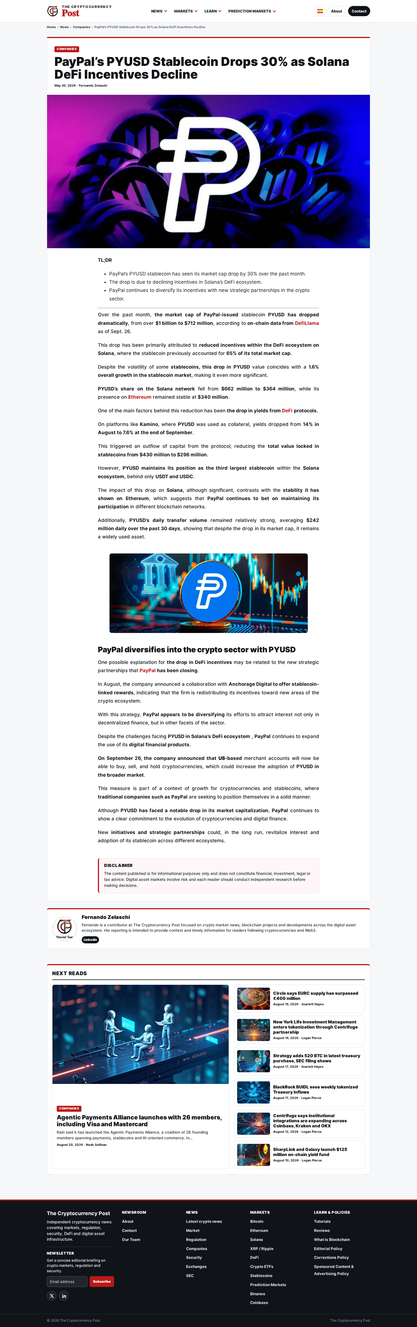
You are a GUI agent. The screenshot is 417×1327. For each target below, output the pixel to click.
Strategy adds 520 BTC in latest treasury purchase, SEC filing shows (316, 1058)
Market (192, 1230)
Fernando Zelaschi (93, 85)
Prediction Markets (249, 11)
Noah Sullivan (96, 1145)
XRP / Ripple (261, 1248)
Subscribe (102, 1281)
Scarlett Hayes (313, 1004)
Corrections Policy (331, 1257)
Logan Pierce (312, 1038)
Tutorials (322, 1221)
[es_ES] (320, 11)
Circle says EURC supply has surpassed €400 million (315, 996)
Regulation (196, 1239)
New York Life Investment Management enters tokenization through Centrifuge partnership (315, 1027)
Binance (257, 1294)
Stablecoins (261, 1275)
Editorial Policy (328, 1248)
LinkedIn (90, 940)
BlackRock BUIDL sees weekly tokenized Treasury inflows (315, 1089)
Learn (211, 11)
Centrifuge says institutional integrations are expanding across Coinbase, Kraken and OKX (310, 1120)
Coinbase (259, 1302)
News (157, 11)
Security (194, 1257)
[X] (51, 1296)
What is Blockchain (332, 1239)
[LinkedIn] (63, 1296)
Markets (183, 11)
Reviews (322, 1230)
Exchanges (196, 1266)
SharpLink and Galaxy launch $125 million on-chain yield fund (310, 1152)
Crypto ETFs (261, 1266)
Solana (256, 1239)
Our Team (131, 1239)
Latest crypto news (204, 1221)
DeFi (254, 1257)
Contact (359, 11)
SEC (190, 1275)
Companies (81, 27)
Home (51, 27)
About (336, 11)
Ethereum (139, 397)
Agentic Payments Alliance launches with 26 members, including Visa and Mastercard (139, 1121)
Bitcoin (256, 1221)
